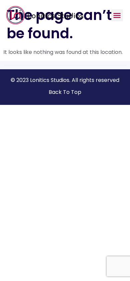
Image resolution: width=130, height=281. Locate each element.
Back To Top (65, 92)
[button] (117, 15)
